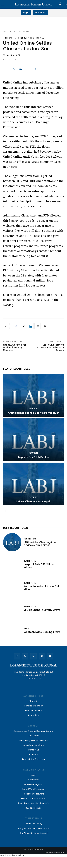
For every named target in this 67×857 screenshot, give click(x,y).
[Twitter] (13, 68)
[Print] (35, 68)
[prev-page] (5, 511)
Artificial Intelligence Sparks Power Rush (33, 412)
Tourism (33, 453)
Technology (15, 31)
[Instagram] (25, 656)
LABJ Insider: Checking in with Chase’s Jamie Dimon (41, 544)
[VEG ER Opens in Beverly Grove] (12, 608)
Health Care (30, 561)
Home (5, 31)
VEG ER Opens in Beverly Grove (42, 610)
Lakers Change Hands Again (33, 501)
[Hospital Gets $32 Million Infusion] (12, 564)
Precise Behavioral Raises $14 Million (41, 588)
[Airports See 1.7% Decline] (33, 439)
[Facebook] (6, 68)
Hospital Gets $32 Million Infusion (39, 566)
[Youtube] (50, 656)
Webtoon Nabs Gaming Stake (42, 632)
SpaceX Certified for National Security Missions (14, 347)
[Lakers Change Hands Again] (33, 484)
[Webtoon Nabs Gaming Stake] (12, 630)
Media (26, 628)
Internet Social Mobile (31, 38)
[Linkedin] (20, 68)
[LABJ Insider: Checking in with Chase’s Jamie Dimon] (12, 542)
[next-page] (10, 511)
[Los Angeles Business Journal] (33, 4)
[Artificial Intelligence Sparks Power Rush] (33, 395)
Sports (33, 497)
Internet (27, 31)
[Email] (28, 68)
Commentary (30, 539)
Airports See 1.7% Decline (33, 457)
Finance (33, 409)
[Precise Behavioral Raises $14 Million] (12, 586)
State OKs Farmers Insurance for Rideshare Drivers (50, 347)
